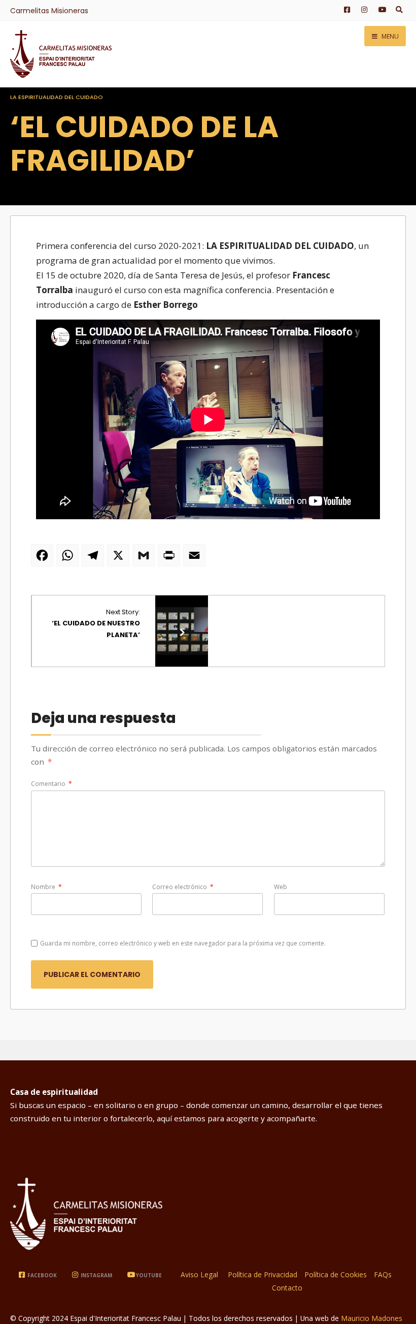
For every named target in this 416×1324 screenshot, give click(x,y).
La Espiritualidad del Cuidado (56, 97)
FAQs (383, 1274)
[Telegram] (94, 559)
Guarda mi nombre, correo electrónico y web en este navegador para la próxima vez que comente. (183, 943)
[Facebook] (346, 10)
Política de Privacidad (262, 1274)
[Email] (196, 559)
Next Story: (96, 623)
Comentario (51, 783)
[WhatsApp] (69, 559)
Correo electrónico (183, 886)
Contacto (287, 1288)
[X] (119, 559)
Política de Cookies (335, 1274)
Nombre (46, 886)
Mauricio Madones (371, 1318)
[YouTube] (380, 10)
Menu (389, 36)
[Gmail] (145, 559)
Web (280, 886)
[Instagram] (363, 10)
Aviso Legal (199, 1274)
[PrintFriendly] (170, 559)
